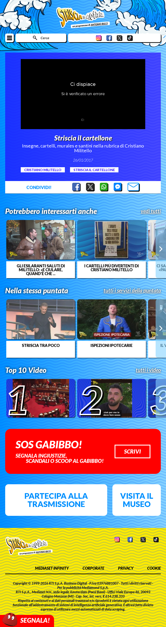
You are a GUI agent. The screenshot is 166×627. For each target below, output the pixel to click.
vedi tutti (151, 211)
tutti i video (148, 370)
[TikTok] (130, 38)
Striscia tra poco (41, 345)
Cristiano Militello (42, 170)
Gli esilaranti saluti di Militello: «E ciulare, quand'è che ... (41, 270)
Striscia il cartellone (94, 170)
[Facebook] (109, 38)
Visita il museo (136, 500)
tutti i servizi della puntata (132, 290)
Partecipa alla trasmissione (56, 500)
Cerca (45, 38)
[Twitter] (119, 38)
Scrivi (132, 451)
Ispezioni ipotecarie (111, 345)
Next (161, 249)
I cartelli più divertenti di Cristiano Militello (111, 268)
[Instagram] (99, 38)
